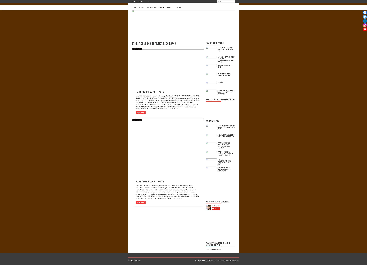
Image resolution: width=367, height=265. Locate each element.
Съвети (160, 7)
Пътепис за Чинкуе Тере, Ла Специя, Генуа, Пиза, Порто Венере (226, 127)
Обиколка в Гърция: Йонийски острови (224, 74)
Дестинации (151, 7)
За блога (141, 7)
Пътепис (139, 48)
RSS (148, 1)
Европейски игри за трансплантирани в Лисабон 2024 (224, 169)
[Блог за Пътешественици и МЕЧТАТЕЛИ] (183, 11)
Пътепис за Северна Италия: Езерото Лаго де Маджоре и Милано (225, 153)
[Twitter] (365, 17)
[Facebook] (365, 12)
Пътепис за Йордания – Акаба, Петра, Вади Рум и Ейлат (225, 49)
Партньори (177, 7)
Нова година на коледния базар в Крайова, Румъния (226, 136)
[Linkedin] (365, 21)
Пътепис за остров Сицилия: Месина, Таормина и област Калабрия (224, 145)
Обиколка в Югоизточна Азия (225, 66)
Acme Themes (234, 260)
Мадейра (220, 82)
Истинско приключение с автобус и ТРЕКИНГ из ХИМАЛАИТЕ (226, 92)
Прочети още (140, 113)
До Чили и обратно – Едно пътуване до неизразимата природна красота (226, 59)
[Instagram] (365, 25)
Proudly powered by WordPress (204, 260)
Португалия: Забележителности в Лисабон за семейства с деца (225, 161)
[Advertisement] (220, 226)
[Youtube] (365, 29)
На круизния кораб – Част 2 (150, 91)
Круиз (134, 48)
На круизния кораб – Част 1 (150, 181)
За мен (134, 7)
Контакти (168, 7)
